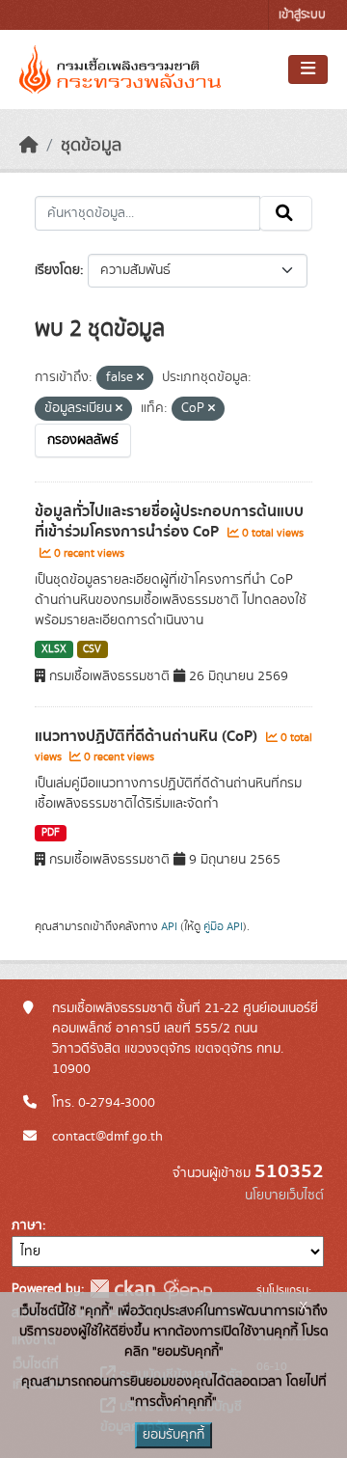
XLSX (54, 649)
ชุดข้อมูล (91, 145)
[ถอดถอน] (140, 378)
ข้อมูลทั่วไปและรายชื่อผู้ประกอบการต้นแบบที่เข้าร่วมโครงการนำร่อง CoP (169, 521)
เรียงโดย (57, 270)
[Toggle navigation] (308, 69)
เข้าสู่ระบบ (302, 15)
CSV (92, 649)
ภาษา (27, 1225)
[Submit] (285, 213)
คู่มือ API (223, 926)
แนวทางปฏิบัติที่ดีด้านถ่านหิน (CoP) (148, 736)
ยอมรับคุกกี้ (173, 1434)
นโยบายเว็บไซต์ (284, 1195)
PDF (50, 832)
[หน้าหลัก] (29, 145)
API (169, 926)
